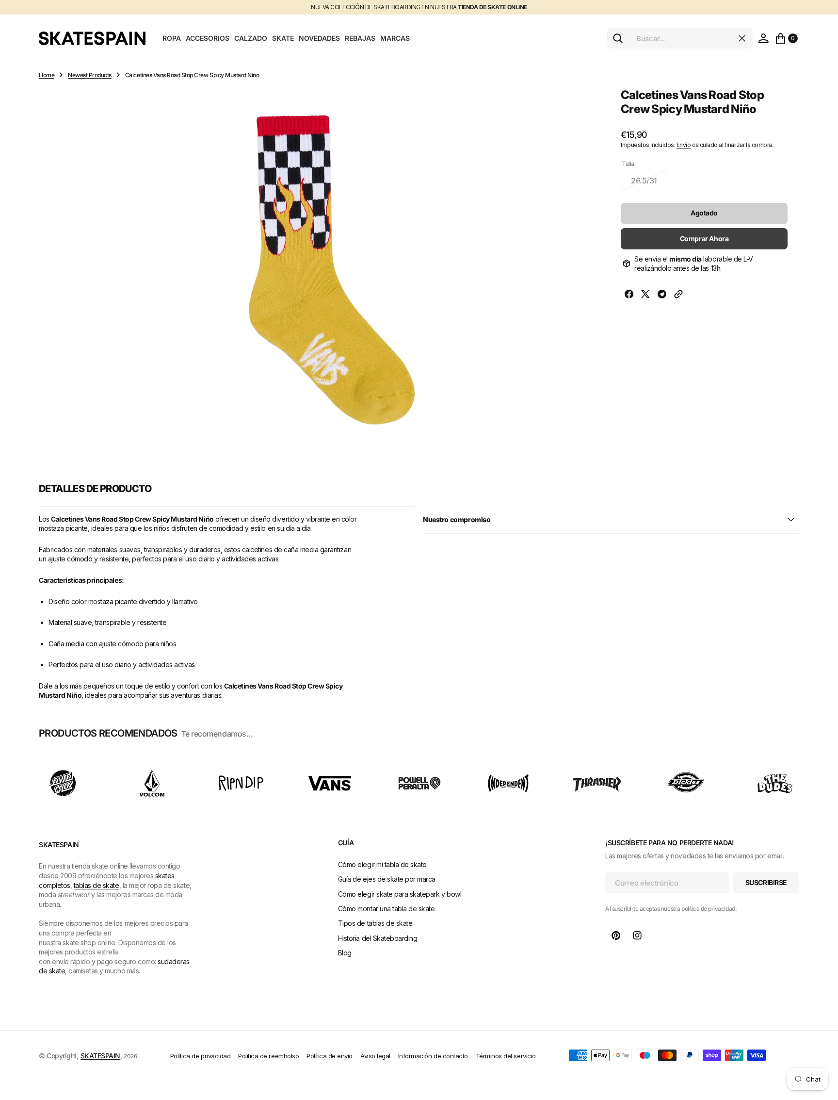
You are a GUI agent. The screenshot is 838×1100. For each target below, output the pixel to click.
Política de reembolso (268, 1056)
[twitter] (645, 295)
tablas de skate (96, 885)
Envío (684, 144)
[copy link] (678, 295)
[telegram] (662, 295)
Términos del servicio (506, 1056)
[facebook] (629, 295)
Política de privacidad (200, 1056)
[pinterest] (616, 935)
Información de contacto (433, 1056)
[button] (763, 38)
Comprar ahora (704, 238)
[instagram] (637, 935)
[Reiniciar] (742, 38)
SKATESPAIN (100, 1055)
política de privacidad (708, 908)
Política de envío (329, 1056)
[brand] (63, 783)
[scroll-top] (821, 1044)
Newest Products (90, 75)
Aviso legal (375, 1056)
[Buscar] (617, 38)
